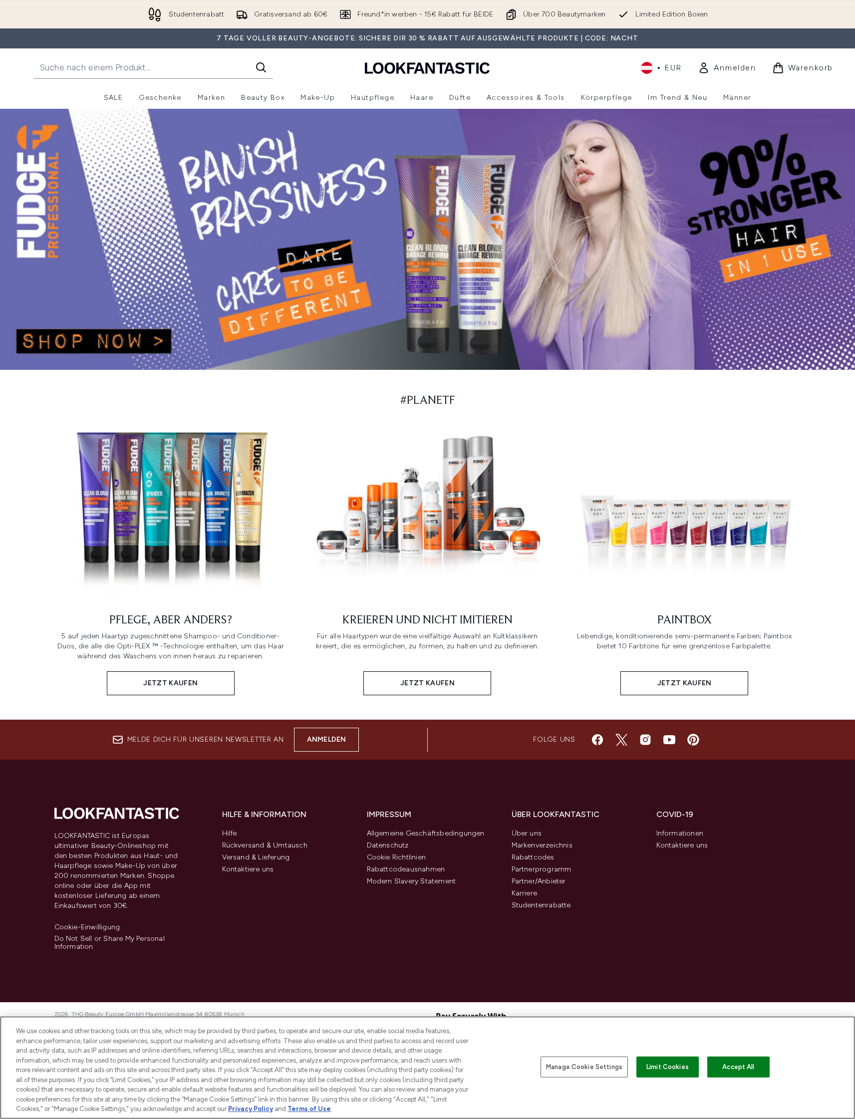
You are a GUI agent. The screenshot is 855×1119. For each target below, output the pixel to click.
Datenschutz (388, 845)
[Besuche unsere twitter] (621, 740)
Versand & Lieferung (256, 857)
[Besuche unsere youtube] (669, 740)
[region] (427, 1067)
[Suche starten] (261, 67)
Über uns (527, 833)
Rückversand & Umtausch (264, 845)
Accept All (738, 1067)
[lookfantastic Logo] (427, 67)
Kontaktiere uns (248, 869)
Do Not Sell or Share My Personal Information (109, 943)
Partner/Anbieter (539, 881)
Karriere (525, 893)
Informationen (680, 833)
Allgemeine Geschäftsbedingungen (426, 833)
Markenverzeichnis (542, 845)
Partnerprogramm (541, 869)
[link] (727, 68)
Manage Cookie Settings (584, 1067)
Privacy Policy (250, 1109)
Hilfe (229, 833)
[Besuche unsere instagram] (645, 740)
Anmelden (326, 739)
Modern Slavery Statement (411, 881)
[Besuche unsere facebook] (597, 740)
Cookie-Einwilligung (87, 927)
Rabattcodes (533, 857)
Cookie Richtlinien (396, 857)
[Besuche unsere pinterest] (693, 740)
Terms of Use (309, 1109)
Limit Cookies (667, 1067)
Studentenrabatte (541, 905)
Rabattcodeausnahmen (406, 869)
